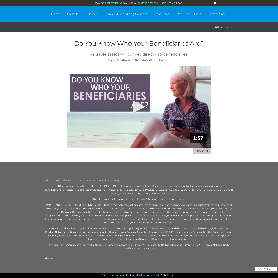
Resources (161, 14)
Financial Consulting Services (126, 14)
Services (91, 14)
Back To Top (264, 269)
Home (55, 14)
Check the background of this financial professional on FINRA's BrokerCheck (137, 3)
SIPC (167, 232)
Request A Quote (189, 14)
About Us (71, 14)
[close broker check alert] (215, 3)
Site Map (50, 258)
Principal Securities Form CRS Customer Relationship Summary (82, 180)
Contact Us (217, 14)
